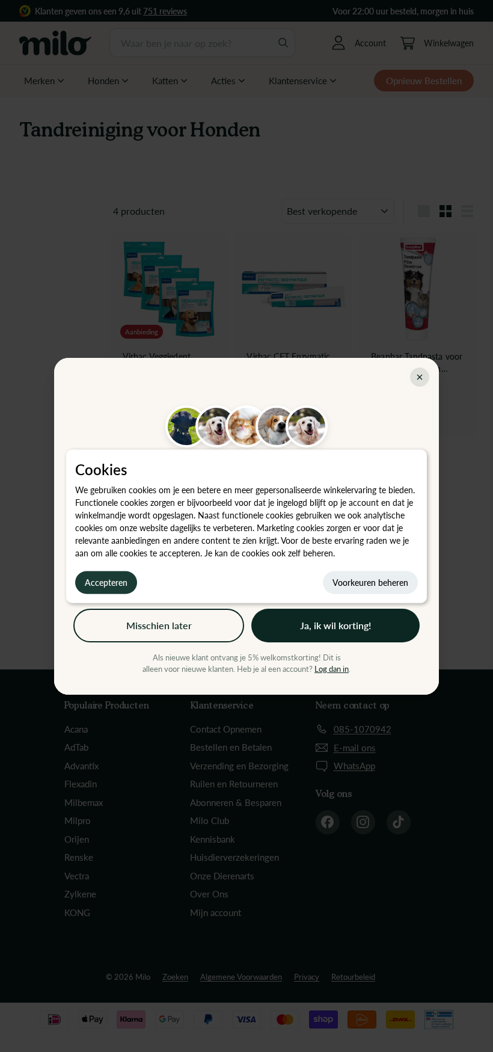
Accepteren (106, 582)
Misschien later (159, 625)
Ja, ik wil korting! (335, 625)
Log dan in (331, 669)
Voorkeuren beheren (370, 582)
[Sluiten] (419, 377)
